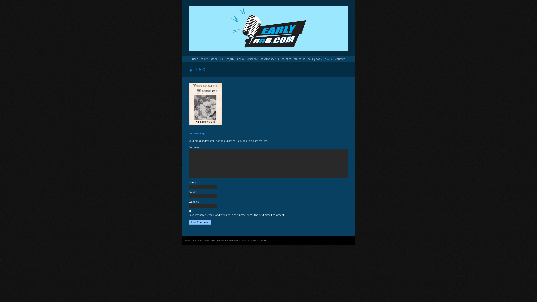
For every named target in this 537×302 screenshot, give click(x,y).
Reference (299, 59)
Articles (230, 59)
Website (194, 201)
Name (193, 182)
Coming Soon (315, 59)
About (204, 59)
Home (195, 59)
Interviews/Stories (247, 59)
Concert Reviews (269, 59)
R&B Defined (216, 59)
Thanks (328, 59)
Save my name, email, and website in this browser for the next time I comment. (237, 215)
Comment (195, 147)
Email (193, 192)
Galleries (286, 59)
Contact (340, 59)
